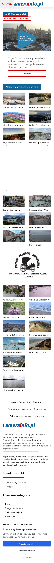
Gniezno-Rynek (36, 227)
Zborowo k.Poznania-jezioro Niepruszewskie (24, 390)
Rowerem (38, 402)
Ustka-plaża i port (37, 352)
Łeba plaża (39, 416)
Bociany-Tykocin (11, 317)
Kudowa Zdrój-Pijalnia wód (16, 300)
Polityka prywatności (15, 482)
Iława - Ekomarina (11, 210)
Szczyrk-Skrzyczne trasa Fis (16, 107)
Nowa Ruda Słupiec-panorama (17, 335)
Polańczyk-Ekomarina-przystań (18, 370)
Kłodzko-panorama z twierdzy (17, 125)
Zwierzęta (10, 516)
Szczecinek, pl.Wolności (40, 210)
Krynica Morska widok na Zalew (18, 142)
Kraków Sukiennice (20, 402)
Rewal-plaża (35, 245)
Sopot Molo (40, 409)
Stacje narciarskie (14, 508)
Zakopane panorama (20, 416)
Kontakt (9, 486)
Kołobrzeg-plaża (37, 317)
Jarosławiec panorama (19, 409)
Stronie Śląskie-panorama (15, 227)
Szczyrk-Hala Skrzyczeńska (16, 352)
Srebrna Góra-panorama (41, 335)
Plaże (8, 504)
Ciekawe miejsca (13, 512)
